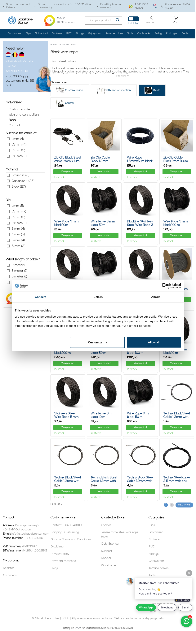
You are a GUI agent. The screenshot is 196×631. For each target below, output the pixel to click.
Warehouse (109, 565)
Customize (95, 342)
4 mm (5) (8, 234)
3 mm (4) (8, 228)
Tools (130, 33)
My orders (9, 575)
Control (14, 125)
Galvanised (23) (8, 181)
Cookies (106, 525)
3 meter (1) (8, 270)
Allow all (153, 342)
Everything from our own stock (111, 6)
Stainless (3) (8, 175)
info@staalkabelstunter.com (19, 63)
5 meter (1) (8, 276)
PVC (69, 33)
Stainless (57, 33)
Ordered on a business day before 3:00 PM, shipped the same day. (65, 6)
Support (106, 551)
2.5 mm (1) (8, 156)
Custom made (19, 109)
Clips (28, 33)
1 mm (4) (8, 138)
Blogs (54, 568)
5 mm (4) (8, 240)
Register (8, 568)
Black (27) (8, 186)
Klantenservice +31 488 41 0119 (177, 6)
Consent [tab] (40, 296)
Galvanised (41, 33)
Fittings (80, 33)
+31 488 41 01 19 (17, 71)
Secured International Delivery (17, 6)
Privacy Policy (60, 554)
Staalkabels (14, 33)
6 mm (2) (8, 246)
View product (67, 172)
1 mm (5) (8, 205)
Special (106, 558)
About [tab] (155, 296)
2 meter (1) (8, 265)
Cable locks (143, 33)
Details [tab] (98, 296)
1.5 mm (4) (8, 144)
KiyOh (78, 628)
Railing (158, 33)
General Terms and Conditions (71, 539)
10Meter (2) (8, 282)
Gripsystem (94, 33)
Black (12, 120)
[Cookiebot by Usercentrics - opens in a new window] (164, 286)
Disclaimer (58, 546)
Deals (185, 33)
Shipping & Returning (65, 532)
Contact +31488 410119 (66, 525)
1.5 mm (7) (8, 211)
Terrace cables (114, 33)
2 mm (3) (8, 150)
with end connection (24, 114)
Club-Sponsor (110, 543)
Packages (171, 33)
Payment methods (63, 561)
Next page (184, 505)
